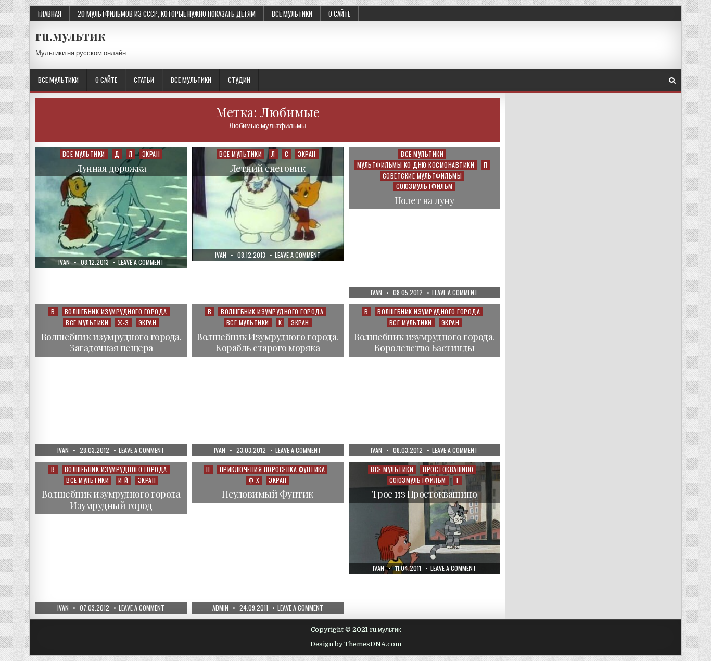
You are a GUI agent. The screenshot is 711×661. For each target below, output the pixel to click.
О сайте (339, 13)
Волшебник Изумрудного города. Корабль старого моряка (267, 342)
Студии (239, 79)
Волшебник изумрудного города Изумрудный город (111, 500)
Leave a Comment (141, 262)
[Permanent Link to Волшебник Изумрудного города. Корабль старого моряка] (268, 380)
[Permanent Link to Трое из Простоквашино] (424, 518)
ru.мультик (70, 35)
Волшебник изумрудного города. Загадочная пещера (111, 342)
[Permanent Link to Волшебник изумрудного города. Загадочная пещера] (111, 380)
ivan (64, 262)
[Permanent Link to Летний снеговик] (268, 204)
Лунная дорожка (111, 168)
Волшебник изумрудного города (116, 311)
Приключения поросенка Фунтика (272, 469)
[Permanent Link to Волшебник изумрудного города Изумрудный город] (111, 538)
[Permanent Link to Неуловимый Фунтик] (268, 538)
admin (220, 608)
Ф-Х (254, 480)
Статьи (144, 79)
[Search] (672, 80)
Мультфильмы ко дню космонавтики (416, 164)
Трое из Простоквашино (424, 494)
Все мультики (292, 13)
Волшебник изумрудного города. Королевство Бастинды (424, 342)
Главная (49, 13)
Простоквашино (448, 469)
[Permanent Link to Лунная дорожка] (111, 207)
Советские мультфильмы (422, 175)
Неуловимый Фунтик (267, 494)
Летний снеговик (268, 168)
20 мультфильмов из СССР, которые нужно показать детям (167, 13)
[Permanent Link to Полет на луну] (424, 222)
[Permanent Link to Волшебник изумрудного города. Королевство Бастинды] (424, 380)
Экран (151, 153)
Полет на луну (424, 200)
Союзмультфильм (424, 186)
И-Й (123, 480)
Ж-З (123, 322)
